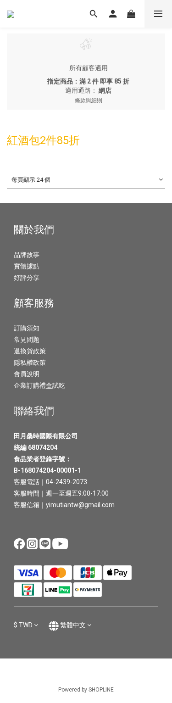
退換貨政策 (30, 351)
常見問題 (26, 339)
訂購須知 (26, 328)
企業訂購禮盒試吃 (39, 385)
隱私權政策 (30, 362)
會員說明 (26, 374)
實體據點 (26, 266)
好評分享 (26, 277)
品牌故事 (26, 254)
